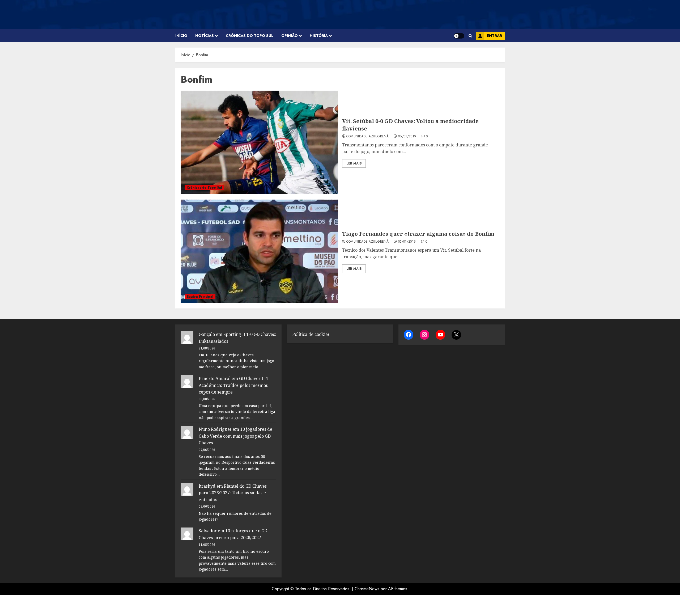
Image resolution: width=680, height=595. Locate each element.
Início (181, 35)
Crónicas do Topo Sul (249, 35)
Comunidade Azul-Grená (367, 136)
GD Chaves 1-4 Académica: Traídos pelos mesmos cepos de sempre (233, 385)
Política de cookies (311, 334)
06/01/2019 (407, 136)
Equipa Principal (200, 296)
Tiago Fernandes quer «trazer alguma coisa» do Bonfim (418, 233)
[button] (470, 36)
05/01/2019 (407, 242)
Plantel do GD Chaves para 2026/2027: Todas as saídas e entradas (233, 493)
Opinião (289, 35)
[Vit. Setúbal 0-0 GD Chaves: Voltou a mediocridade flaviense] (259, 142)
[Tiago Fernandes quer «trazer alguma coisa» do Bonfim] (259, 251)
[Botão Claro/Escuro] (459, 36)
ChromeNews (367, 589)
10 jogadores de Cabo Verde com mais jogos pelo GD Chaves (235, 436)
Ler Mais (354, 163)
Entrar (494, 35)
